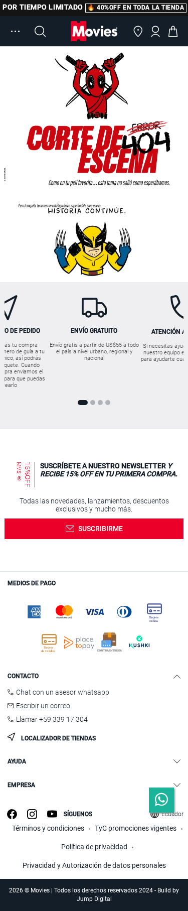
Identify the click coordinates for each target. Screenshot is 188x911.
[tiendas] (137, 31)
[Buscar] (40, 31)
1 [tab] (83, 402)
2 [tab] (92, 402)
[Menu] (15, 31)
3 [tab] (100, 402)
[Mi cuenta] (155, 31)
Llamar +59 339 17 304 (52, 719)
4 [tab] (107, 402)
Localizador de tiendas (58, 738)
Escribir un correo (43, 706)
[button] (137, 31)
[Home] (94, 31)
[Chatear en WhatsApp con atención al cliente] (161, 800)
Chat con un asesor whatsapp (62, 692)
